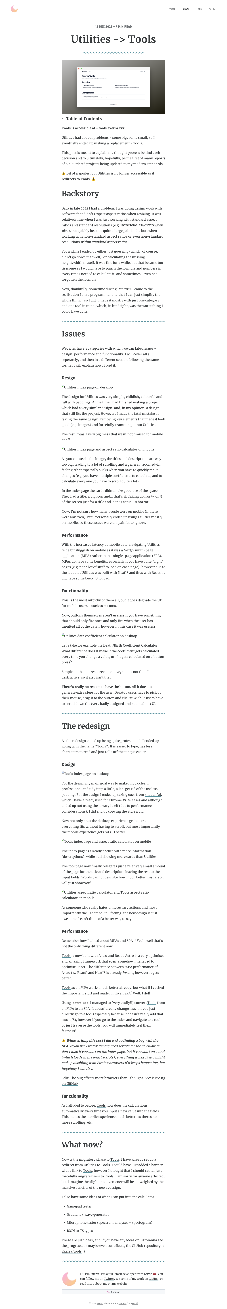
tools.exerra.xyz (112, 128)
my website (120, 1283)
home (172, 8)
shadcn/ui (153, 795)
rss (200, 8)
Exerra (100, 1303)
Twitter (109, 1278)
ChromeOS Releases (124, 800)
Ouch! (135, 1303)
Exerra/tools (72, 1251)
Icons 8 (122, 1303)
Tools (137, 143)
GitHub (153, 1278)
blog (186, 8)
